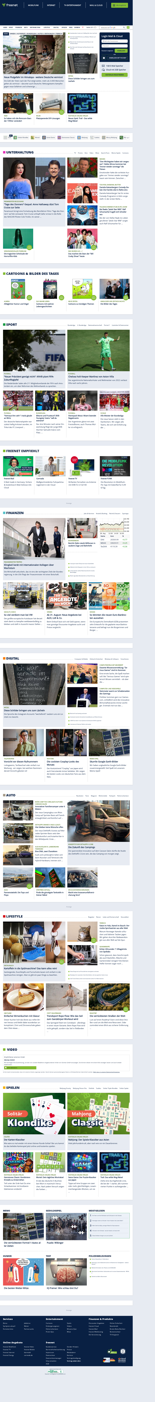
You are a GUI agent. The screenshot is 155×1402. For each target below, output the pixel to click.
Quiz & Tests (105, 153)
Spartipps (125, 513)
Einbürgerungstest (52, 1326)
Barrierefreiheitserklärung (55, 1349)
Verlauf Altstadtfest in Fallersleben (100, 1259)
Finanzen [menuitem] (18, 27)
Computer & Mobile (81, 659)
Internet (51, 5)
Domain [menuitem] (77, 27)
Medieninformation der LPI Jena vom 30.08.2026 (104, 1268)
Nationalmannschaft (95, 325)
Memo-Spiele (116, 153)
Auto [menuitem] (26, 27)
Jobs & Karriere (89, 513)
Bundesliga (71, 325)
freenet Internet (9, 1352)
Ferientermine (8, 1329)
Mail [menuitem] (71, 27)
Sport (11, 324)
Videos (69, 1326)
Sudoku (98, 1088)
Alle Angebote (121, 5)
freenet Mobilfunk (9, 1347)
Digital (12, 658)
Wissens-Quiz (72, 1329)
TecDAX (104, 546)
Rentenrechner (115, 1332)
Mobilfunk (33, 5)
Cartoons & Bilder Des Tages (32, 273)
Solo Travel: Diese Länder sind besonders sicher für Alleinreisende (87, 978)
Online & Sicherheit (96, 659)
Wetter (26, 1326)
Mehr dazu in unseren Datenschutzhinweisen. (106, 1072)
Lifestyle (14, 916)
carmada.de (28, 1355)
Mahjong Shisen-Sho (80, 1088)
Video (91, 153)
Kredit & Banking (101, 513)
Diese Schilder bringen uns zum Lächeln (102, 1236)
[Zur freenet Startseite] (10, 5)
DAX (102, 539)
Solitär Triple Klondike (110, 1088)
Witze (97, 153)
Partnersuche (29, 1329)
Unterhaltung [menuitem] (35, 27)
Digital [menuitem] (56, 27)
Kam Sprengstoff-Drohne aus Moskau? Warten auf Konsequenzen (83, 37)
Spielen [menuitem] (64, 27)
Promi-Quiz (50, 1332)
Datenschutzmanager (53, 1358)
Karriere (70, 1355)
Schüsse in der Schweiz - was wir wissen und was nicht (106, 1230)
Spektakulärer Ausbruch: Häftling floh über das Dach (83, 33)
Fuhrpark (112, 795)
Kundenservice (51, 1347)
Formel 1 (107, 325)
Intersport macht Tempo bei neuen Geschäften (82, 563)
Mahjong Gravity (65, 1088)
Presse (69, 1349)
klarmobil (27, 1352)
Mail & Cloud (96, 5)
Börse (5, 1323)
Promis (80, 153)
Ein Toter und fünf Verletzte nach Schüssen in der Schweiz (107, 1215)
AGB (47, 1364)
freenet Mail (93, 1329)
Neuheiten (79, 795)
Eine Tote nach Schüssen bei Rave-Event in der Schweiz (82, 47)
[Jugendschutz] (55, 1371)
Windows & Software (112, 659)
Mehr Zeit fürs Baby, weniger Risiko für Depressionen (105, 1225)
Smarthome (125, 659)
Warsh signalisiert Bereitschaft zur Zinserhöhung (82, 576)
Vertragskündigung (74, 1358)
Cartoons (125, 153)
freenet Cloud (94, 1326)
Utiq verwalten (51, 1361)
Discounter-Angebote (96, 1323)
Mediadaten (71, 1352)
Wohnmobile (103, 795)
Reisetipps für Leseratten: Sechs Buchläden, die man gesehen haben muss (89, 975)
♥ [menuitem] (83, 27)
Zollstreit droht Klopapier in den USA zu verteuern (83, 567)
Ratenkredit (114, 1326)
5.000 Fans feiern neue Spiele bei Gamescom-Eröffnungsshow (85, 720)
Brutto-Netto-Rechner (117, 1329)
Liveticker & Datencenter (120, 325)
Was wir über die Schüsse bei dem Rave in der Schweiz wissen (81, 42)
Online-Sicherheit (116, 1323)
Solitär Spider (124, 1088)
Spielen (13, 1087)
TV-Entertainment (72, 5)
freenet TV (7, 1349)
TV (75, 153)
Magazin (94, 795)
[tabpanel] (34, 59)
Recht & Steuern (114, 513)
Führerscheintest (123, 795)
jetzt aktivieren (12, 1068)
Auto (11, 795)
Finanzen (15, 513)
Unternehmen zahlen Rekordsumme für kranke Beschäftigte (82, 571)
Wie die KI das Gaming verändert (78, 713)
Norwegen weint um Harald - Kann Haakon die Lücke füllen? (107, 1220)
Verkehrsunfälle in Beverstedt (99, 1276)
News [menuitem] (5, 27)
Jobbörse (27, 1323)
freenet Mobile (29, 1349)
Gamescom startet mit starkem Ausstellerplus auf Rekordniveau (86, 717)
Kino (86, 153)
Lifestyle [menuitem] (47, 27)
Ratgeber (91, 917)
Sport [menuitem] (11, 27)
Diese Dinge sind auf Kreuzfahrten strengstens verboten (84, 971)
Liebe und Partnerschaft (111, 917)
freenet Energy (8, 1355)
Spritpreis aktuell (9, 1326)
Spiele (69, 1323)
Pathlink (91, 1088)
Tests (87, 795)
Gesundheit (125, 917)
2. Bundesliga (81, 325)
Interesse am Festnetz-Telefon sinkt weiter (80, 724)
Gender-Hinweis (73, 1347)
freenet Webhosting (96, 1332)
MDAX (103, 543)
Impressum (50, 1352)
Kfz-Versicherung (95, 1334)
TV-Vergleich (114, 1334)
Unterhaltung (20, 152)
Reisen (98, 917)
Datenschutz (50, 1355)
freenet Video (29, 1347)
